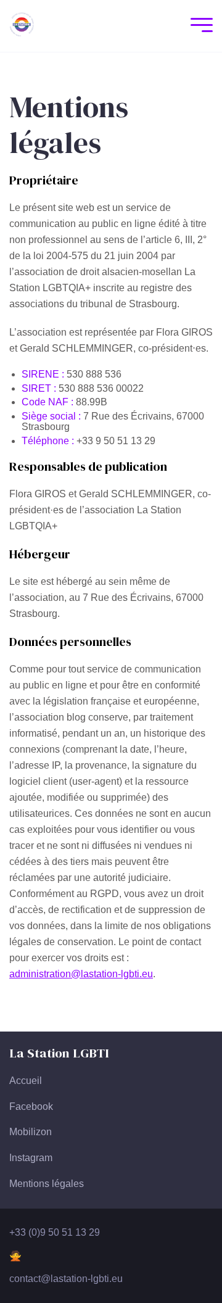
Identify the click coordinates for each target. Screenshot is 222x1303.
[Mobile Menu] (198, 26)
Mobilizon (30, 1132)
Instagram (30, 1157)
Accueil (25, 1080)
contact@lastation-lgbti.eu (66, 1278)
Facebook (31, 1106)
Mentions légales (46, 1183)
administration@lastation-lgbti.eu (81, 974)
